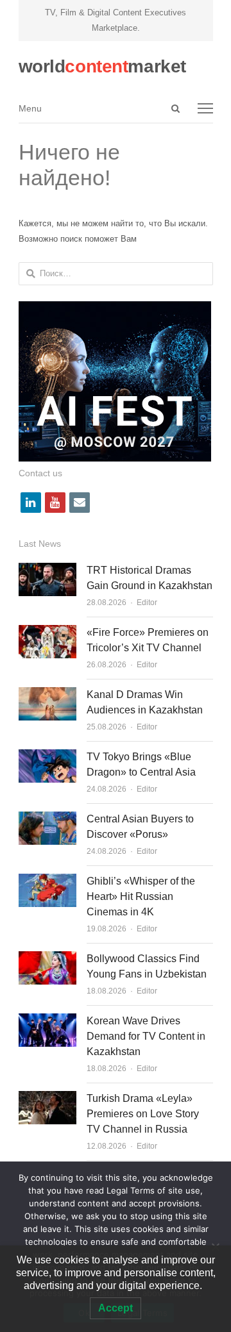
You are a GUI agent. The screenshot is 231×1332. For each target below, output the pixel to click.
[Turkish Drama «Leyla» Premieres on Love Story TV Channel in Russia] (47, 1098)
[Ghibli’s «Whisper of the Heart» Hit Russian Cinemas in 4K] (47, 881)
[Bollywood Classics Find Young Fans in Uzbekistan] (47, 958)
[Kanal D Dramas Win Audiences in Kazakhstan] (47, 694)
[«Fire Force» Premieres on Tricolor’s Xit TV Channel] (47, 632)
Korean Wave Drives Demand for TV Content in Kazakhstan (146, 1036)
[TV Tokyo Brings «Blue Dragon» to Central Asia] (47, 757)
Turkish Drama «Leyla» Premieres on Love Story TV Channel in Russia (143, 1114)
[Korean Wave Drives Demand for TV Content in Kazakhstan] (47, 1021)
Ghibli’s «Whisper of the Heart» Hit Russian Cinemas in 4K (141, 896)
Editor (147, 602)
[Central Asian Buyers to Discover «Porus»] (47, 819)
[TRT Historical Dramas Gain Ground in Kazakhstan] (47, 570)
